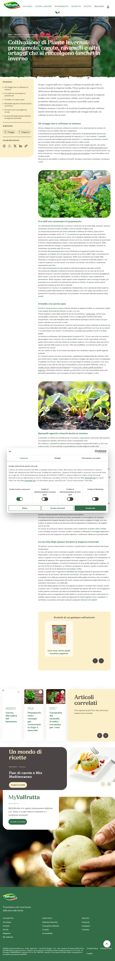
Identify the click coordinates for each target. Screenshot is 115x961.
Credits (90, 954)
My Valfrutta (8, 937)
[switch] (45, 499)
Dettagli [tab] (57, 458)
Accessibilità (47, 933)
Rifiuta (24, 508)
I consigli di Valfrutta (30, 34)
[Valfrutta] (12, 5)
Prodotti (6, 926)
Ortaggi (10, 132)
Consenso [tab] (24, 458)
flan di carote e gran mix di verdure (75, 153)
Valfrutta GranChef (50, 922)
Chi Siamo (7, 922)
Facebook (86, 922)
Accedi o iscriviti (17, 822)
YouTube (85, 930)
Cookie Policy (92, 948)
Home (10, 34)
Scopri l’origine (43, 6)
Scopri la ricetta (18, 785)
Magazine (99, 6)
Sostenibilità (62, 6)
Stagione (25, 132)
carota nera (90, 314)
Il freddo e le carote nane (14, 100)
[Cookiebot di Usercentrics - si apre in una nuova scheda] (96, 451)
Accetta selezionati (57, 508)
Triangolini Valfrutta (50, 926)
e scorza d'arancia (62, 367)
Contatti (45, 930)
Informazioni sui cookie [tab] (91, 458)
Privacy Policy (106, 948)
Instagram (86, 926)
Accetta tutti (90, 508)
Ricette (87, 6)
